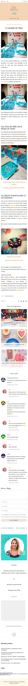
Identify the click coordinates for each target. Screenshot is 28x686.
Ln (9, 389)
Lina (8, 454)
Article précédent (8, 528)
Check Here (8, 674)
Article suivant (20, 528)
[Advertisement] (13, 611)
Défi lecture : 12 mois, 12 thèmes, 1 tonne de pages (13, 656)
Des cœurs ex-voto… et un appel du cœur (14, 344)
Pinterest (3, 288)
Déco (9, 24)
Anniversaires (9, 296)
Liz (8, 401)
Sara (8, 434)
